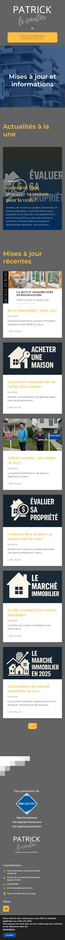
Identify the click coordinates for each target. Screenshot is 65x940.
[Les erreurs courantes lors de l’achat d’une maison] (32, 359)
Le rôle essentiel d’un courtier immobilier (32, 612)
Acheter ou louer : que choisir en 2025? (32, 460)
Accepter (9, 935)
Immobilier (14, 181)
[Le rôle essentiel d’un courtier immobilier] (32, 587)
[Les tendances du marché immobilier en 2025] (32, 663)
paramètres (9, 929)
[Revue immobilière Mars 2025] (32, 287)
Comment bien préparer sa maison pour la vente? (27, 193)
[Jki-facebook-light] (4, 893)
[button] (32, 28)
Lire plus (14, 331)
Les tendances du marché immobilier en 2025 (28, 688)
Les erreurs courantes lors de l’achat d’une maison (32, 384)
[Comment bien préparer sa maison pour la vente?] (32, 511)
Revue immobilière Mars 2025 (32, 310)
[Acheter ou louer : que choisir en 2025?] (32, 435)
